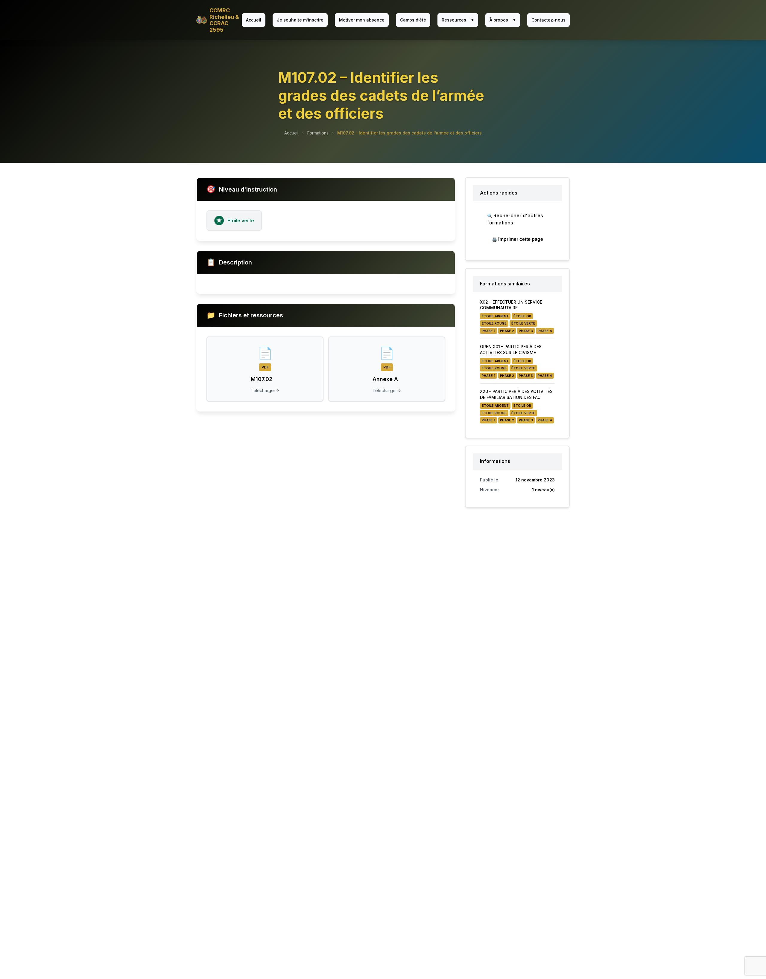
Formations (318, 132)
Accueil (253, 19)
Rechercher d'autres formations (515, 219)
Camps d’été (413, 19)
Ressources (458, 19)
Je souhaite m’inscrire (300, 19)
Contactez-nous (548, 19)
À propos (503, 19)
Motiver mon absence (361, 19)
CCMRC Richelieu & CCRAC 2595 (224, 20)
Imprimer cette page (517, 239)
